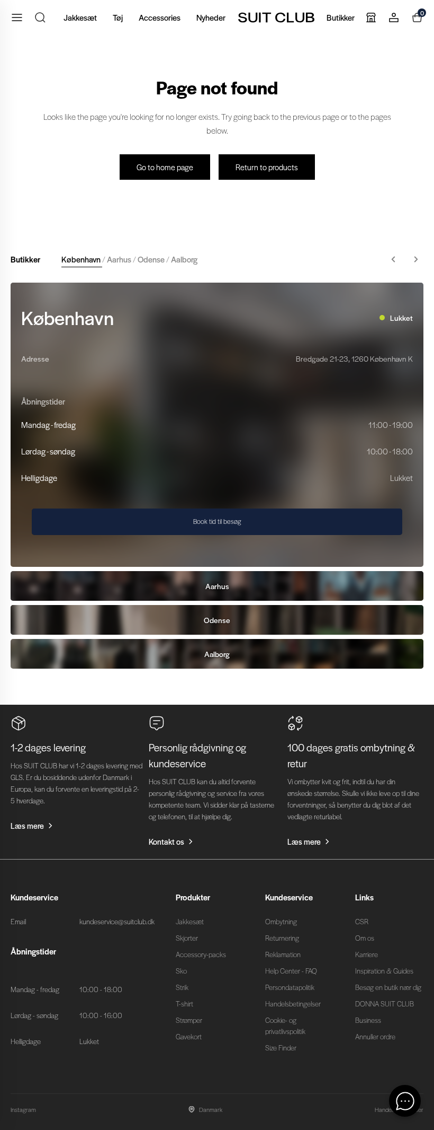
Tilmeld (320, 637)
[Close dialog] (413, 439)
